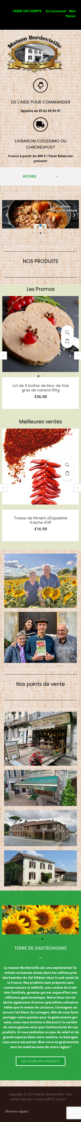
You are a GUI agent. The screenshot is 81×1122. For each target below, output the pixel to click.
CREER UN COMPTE (27, 11)
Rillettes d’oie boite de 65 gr (40, 518)
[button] (6, 214)
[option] (40, 321)
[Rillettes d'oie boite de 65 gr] (67, 465)
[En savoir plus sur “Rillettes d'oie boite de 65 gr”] (67, 473)
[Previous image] (7, 334)
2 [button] (43, 376)
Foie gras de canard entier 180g (40, 385)
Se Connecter (56, 11)
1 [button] (38, 376)
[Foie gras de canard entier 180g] (67, 332)
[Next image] (73, 334)
